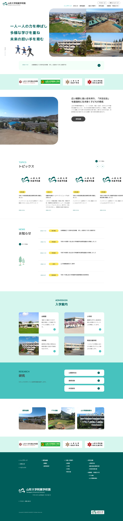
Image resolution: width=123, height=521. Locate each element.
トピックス (23, 467)
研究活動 (90, 460)
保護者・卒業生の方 (94, 472)
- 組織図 (45, 463)
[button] (97, 166)
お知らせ (75, 6)
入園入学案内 (69, 460)
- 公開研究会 (91, 463)
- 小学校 (67, 466)
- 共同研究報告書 (92, 469)
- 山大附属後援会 (92, 478)
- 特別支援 (68, 472)
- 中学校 (67, 469)
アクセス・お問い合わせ (25, 501)
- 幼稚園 (67, 463)
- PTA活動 (91, 475)
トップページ (68, 6)
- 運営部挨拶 (46, 466)
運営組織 (45, 460)
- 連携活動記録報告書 (93, 466)
